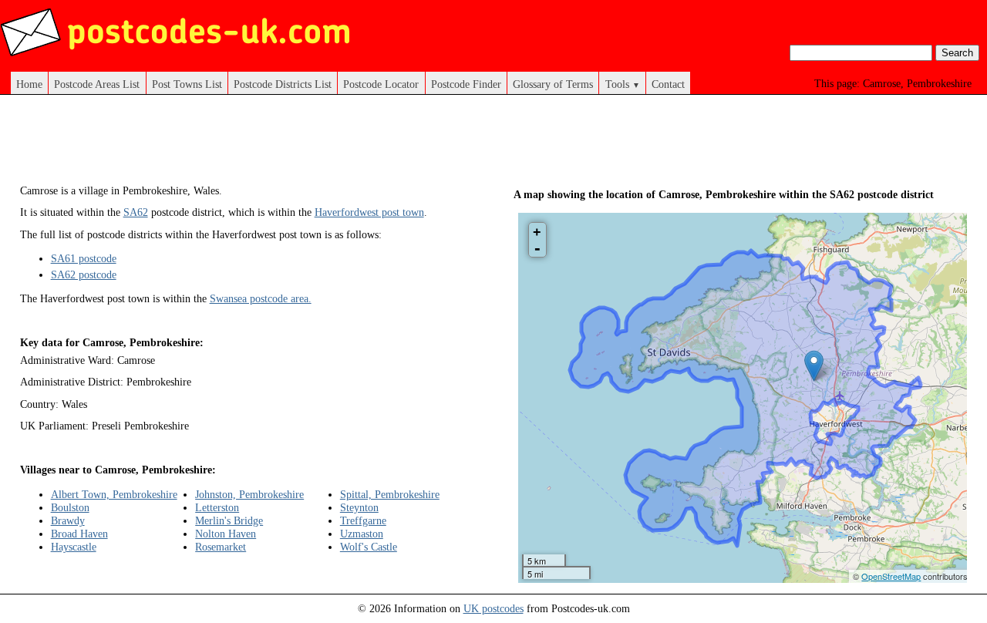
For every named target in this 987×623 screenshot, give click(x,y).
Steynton (359, 507)
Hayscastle (73, 546)
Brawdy (68, 520)
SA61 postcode (83, 258)
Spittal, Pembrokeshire (390, 494)
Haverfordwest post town (369, 212)
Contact (668, 84)
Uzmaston (361, 533)
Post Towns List (187, 84)
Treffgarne (363, 520)
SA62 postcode (83, 274)
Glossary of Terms (553, 84)
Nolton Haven (225, 533)
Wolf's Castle (368, 546)
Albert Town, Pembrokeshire (114, 494)
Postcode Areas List (97, 84)
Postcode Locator (381, 84)
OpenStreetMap (891, 576)
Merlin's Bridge (229, 520)
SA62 (135, 212)
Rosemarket (220, 546)
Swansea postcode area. (261, 298)
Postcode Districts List (283, 84)
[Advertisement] (300, 145)
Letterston (217, 507)
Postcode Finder (466, 84)
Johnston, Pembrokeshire (249, 494)
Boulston (70, 507)
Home (29, 84)
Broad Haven (79, 533)
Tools (622, 84)
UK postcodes (493, 608)
